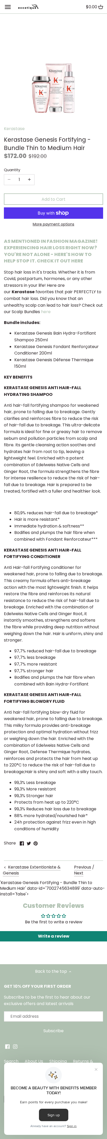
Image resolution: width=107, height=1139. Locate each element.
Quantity (12, 170)
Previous (82, 867)
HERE (77, 261)
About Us (34, 1061)
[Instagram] (15, 1046)
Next (78, 873)
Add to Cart (53, 199)
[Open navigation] (8, 7)
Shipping (58, 1061)
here (46, 312)
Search (11, 1061)
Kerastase (14, 129)
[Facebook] (7, 1046)
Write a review (53, 936)
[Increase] (29, 180)
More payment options (53, 224)
